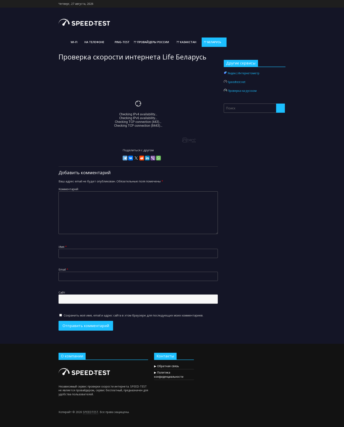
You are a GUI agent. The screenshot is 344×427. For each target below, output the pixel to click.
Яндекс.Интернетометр (243, 73)
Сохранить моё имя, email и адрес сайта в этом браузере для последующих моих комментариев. (133, 315)
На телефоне (94, 42)
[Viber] (152, 158)
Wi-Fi (73, 42)
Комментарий (68, 189)
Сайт (62, 292)
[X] (136, 158)
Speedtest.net (236, 82)
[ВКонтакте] (130, 158)
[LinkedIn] (147, 158)
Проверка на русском (242, 91)
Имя (63, 247)
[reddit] (141, 158)
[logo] (85, 365)
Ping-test (122, 42)
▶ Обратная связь (166, 366)
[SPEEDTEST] (62, 42)
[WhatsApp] (158, 158)
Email (63, 269)
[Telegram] (125, 158)
